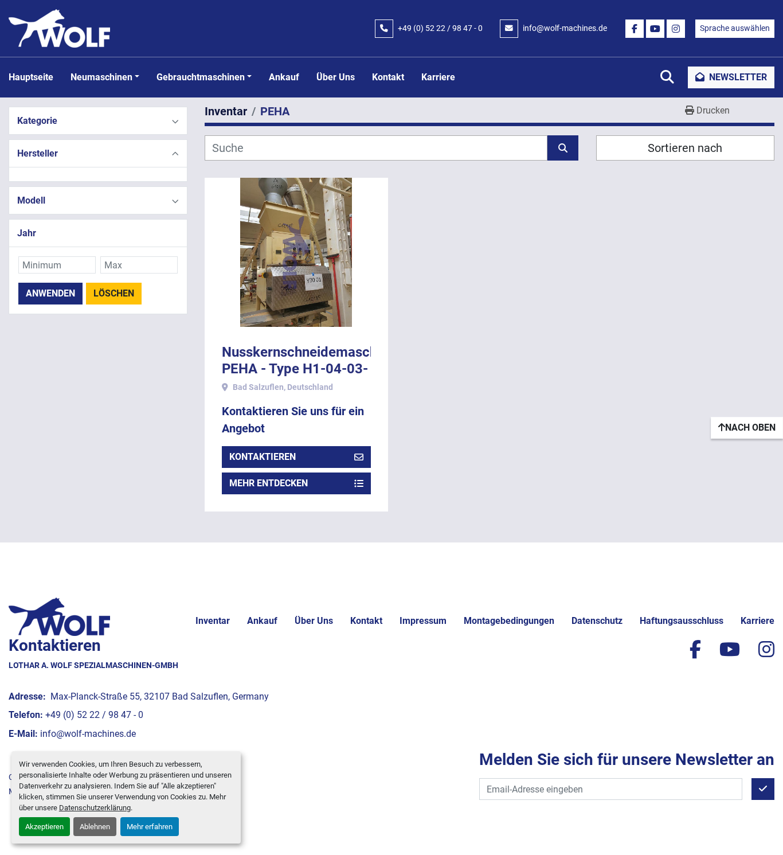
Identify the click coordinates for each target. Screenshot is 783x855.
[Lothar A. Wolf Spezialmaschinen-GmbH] (59, 615)
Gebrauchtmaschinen (200, 77)
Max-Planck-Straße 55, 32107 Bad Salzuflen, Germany (158, 696)
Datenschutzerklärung (95, 807)
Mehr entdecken (268, 483)
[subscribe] (762, 789)
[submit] (562, 148)
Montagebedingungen (509, 620)
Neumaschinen (101, 77)
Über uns (335, 77)
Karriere (438, 77)
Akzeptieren (44, 826)
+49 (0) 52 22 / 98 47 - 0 (440, 28)
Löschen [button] (113, 293)
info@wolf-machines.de (565, 28)
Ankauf (284, 77)
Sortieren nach (685, 148)
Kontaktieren (262, 456)
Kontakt (388, 77)
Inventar (212, 620)
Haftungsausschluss (681, 620)
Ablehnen (95, 826)
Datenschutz (597, 620)
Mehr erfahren (150, 826)
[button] (105, 77)
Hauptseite (31, 77)
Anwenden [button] (50, 293)
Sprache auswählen (735, 28)
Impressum (423, 620)
